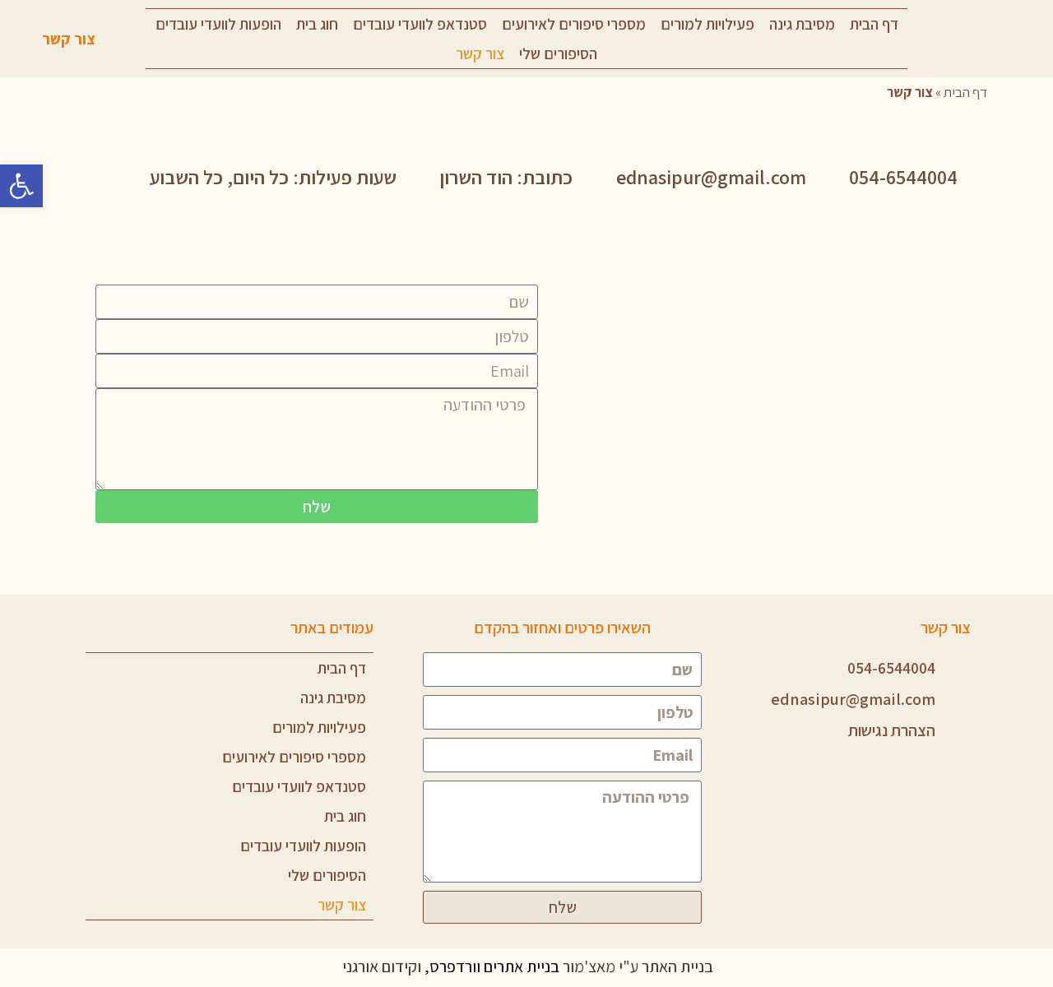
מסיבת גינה (802, 24)
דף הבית (874, 24)
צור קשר (480, 53)
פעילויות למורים (707, 24)
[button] (21, 185)
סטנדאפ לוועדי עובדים (420, 24)
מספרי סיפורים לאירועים (574, 24)
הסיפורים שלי (558, 53)
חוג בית (317, 24)
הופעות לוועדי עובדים (218, 24)
